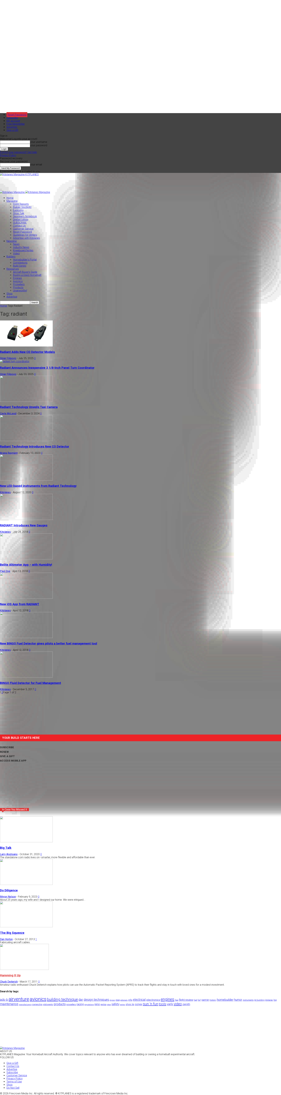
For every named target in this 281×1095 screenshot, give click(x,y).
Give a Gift (12, 130)
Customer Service (23, 228)
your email (36, 164)
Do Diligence (9, 890)
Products (18, 287)
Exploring (18, 210)
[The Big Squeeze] (26, 926)
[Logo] (12, 192)
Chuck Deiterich (9, 981)
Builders (11, 256)
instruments (248, 1000)
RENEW (4, 751)
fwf (199, 1000)
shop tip (130, 1004)
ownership (37, 1004)
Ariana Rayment (9, 453)
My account (13, 120)
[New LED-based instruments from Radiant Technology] (26, 479)
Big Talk (5, 848)
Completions (20, 262)
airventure (19, 999)
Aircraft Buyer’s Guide (25, 272)
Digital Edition (20, 219)
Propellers (19, 284)
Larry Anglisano (9, 854)
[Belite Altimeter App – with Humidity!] (26, 558)
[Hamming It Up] (24, 969)
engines (167, 999)
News (16, 244)
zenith (186, 1004)
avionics (38, 999)
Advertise (12, 127)
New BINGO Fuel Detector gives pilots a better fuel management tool (48, 643)
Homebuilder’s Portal (25, 259)
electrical (139, 1000)
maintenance (9, 1004)
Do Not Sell (13, 1087)
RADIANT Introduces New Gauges (23, 525)
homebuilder (225, 1000)
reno (97, 1004)
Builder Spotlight (22, 207)
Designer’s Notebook (25, 216)
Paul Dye (5, 571)
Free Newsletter (16, 123)
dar (81, 1000)
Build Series (19, 265)
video (178, 1004)
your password (38, 145)
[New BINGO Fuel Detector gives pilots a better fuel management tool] (26, 637)
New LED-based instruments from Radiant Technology (38, 486)
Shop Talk (18, 213)
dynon (112, 1000)
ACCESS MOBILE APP (13, 760)
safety (115, 1004)
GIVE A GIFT (7, 756)
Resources (13, 268)
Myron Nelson (8, 896)
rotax (109, 1005)
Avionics (18, 281)
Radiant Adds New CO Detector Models (27, 352)
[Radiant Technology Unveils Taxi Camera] (26, 400)
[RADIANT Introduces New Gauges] (26, 519)
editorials (124, 1000)
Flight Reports (21, 204)
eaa (118, 999)
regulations (89, 1005)
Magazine (12, 200)
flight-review (186, 999)
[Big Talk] (26, 841)
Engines (17, 278)
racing (80, 1004)
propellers (71, 1004)
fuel (195, 1000)
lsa (275, 1000)
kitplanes (269, 1000)
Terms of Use (14, 1081)
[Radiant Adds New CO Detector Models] (26, 345)
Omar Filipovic (8, 358)
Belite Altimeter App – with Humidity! (26, 565)
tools (162, 1004)
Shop (10, 293)
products (60, 1004)
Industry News (21, 247)
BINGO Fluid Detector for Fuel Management (30, 683)
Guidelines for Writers (25, 234)
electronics (153, 999)
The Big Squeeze (12, 933)
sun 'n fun (150, 1004)
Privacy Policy (8, 155)
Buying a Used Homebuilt (27, 275)
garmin (205, 999)
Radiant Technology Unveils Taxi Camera (29, 407)
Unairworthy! (20, 290)
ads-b (4, 1000)
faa (176, 1000)
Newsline (12, 241)
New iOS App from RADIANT (19, 604)
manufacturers (25, 1004)
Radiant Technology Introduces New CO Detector (34, 446)
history (213, 1000)
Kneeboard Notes (23, 250)
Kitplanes (5, 492)
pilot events (48, 1004)
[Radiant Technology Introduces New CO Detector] (26, 440)
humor (238, 999)
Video (16, 253)
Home (10, 197)
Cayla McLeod (8, 413)
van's (170, 1004)
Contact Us (19, 225)
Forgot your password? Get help (18, 152)
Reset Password (22, 231)
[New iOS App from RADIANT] (26, 597)
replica (103, 1004)
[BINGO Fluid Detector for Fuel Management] (26, 676)
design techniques (96, 1000)
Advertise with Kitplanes (26, 238)
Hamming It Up (10, 975)
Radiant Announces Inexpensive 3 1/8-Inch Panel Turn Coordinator (47, 368)
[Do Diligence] (26, 884)
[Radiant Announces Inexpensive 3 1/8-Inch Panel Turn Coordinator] (14, 361)
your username (38, 141)
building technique (62, 999)
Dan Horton (6, 939)
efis (130, 999)
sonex (138, 1004)
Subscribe (12, 117)
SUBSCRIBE (20, 222)
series (122, 1004)
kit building (259, 1000)
